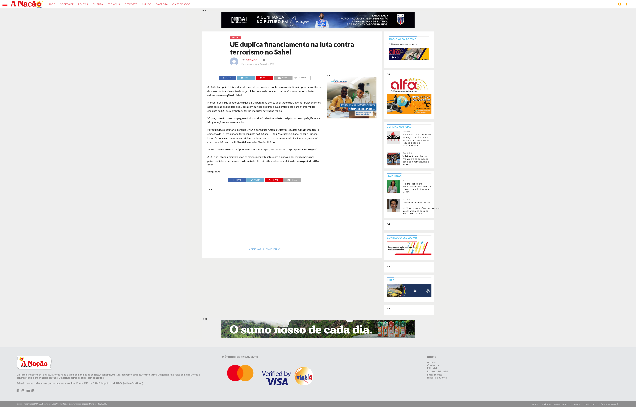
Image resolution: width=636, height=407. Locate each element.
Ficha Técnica (434, 376)
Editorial (432, 370)
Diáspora (162, 4)
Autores (431, 364)
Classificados (181, 4)
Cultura (98, 4)
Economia (113, 4)
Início (52, 4)
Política (83, 4)
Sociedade (67, 4)
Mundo (146, 4)
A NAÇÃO (251, 61)
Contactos (433, 367)
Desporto (131, 4)
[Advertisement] (264, 218)
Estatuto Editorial (437, 373)
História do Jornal (437, 379)
